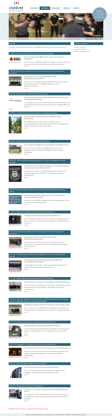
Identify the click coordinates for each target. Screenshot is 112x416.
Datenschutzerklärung (35, 409)
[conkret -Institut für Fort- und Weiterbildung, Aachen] (16, 12)
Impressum (23, 409)
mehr (26, 66)
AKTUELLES (45, 8)
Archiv (64, 47)
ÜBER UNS (66, 8)
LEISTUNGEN (56, 8)
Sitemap (45, 409)
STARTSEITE (34, 8)
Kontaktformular (14, 409)
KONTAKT (76, 8)
